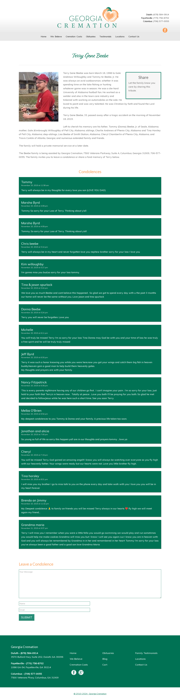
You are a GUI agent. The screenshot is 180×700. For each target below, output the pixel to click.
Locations (140, 658)
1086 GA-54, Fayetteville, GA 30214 (31, 667)
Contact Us (141, 664)
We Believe (76, 658)
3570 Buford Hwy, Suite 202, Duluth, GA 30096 (37, 656)
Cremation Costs (79, 664)
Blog (104, 658)
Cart (104, 664)
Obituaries (108, 653)
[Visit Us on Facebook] (73, 673)
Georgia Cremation (90, 18)
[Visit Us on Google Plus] (81, 673)
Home (73, 653)
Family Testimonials (146, 653)
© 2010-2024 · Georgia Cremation (90, 693)
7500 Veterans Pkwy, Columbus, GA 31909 (35, 677)
